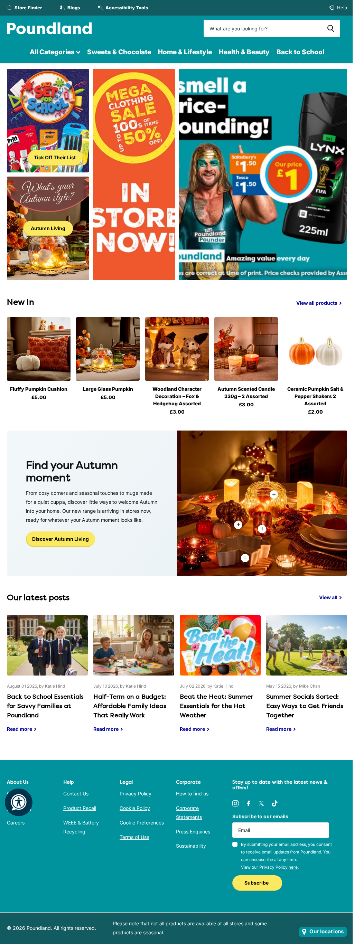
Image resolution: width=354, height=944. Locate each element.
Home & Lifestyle (185, 52)
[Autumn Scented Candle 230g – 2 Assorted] (246, 349)
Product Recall (79, 808)
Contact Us (75, 793)
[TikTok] (275, 803)
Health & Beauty (244, 52)
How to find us (192, 793)
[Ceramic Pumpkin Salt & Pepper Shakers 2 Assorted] (315, 349)
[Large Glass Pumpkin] (108, 349)
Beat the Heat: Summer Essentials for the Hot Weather (220, 679)
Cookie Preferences (142, 822)
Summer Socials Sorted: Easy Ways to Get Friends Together (306, 679)
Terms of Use (134, 837)
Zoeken (330, 28)
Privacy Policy (135, 793)
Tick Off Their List (55, 157)
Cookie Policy (135, 808)
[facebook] (248, 803)
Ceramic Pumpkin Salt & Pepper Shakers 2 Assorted (315, 396)
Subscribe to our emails (260, 816)
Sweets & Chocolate (119, 52)
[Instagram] (235, 803)
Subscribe (257, 883)
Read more (262, 529)
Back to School (300, 52)
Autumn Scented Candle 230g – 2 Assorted (246, 392)
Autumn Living (48, 228)
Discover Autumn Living (60, 539)
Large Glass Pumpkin (108, 389)
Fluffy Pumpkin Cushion (38, 389)
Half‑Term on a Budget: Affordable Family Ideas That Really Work (133, 679)
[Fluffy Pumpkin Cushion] (39, 349)
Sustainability (191, 846)
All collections (55, 52)
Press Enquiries (193, 831)
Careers (16, 822)
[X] (261, 803)
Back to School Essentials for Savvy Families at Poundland (47, 679)
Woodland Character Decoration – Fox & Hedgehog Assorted (177, 396)
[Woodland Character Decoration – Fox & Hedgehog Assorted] (177, 349)
